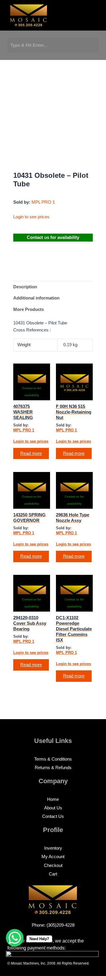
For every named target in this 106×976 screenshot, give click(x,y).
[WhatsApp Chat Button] (15, 938)
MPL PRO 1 (43, 202)
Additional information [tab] (36, 298)
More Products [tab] (28, 309)
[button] (71, 17)
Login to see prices (31, 217)
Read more (31, 453)
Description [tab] (25, 286)
